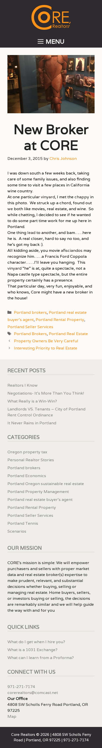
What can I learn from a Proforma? (40, 657)
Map (11, 716)
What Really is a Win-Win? (32, 401)
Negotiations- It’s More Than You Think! (45, 393)
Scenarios (16, 531)
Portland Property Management (38, 491)
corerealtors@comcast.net (32, 692)
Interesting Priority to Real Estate (45, 348)
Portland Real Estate (68, 333)
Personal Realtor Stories (30, 459)
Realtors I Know (22, 385)
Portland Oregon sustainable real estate (45, 483)
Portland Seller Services (30, 326)
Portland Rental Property (60, 319)
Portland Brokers (30, 333)
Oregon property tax (27, 452)
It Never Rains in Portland (31, 423)
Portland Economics (26, 475)
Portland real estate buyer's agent (40, 499)
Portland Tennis (22, 523)
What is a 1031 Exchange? (32, 649)
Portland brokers (30, 312)
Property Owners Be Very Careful (46, 341)
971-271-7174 (21, 686)
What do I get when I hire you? (36, 641)
